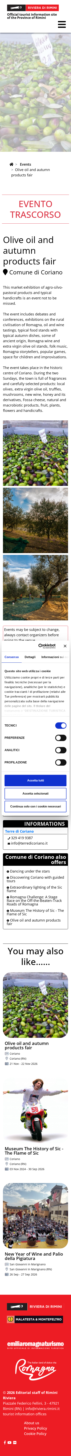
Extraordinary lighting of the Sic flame (34, 889)
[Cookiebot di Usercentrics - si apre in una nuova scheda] (41, 646)
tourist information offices (25, 1414)
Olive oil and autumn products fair (34, 921)
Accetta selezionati (35, 793)
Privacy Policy (35, 1428)
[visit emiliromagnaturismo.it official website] (35, 1345)
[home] (11, 164)
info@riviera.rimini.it (42, 1408)
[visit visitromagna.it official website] (35, 1370)
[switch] (60, 738)
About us (31, 1422)
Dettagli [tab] (30, 657)
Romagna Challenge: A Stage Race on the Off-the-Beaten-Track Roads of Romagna (34, 900)
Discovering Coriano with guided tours (35, 879)
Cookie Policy (35, 1433)
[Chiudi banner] (65, 646)
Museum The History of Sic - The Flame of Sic (35, 912)
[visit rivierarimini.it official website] (35, 1304)
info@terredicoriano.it (29, 843)
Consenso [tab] (12, 657)
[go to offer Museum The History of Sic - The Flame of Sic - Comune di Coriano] (35, 1110)
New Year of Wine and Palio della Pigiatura (34, 1256)
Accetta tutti (35, 780)
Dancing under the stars (29, 871)
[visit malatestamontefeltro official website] (35, 1322)
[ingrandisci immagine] (35, 453)
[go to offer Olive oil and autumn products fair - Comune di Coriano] (35, 1005)
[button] (62, 24)
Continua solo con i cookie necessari (35, 806)
